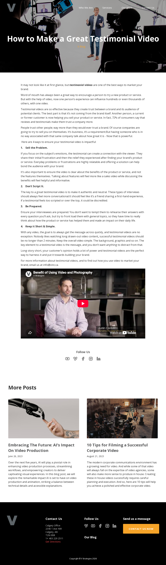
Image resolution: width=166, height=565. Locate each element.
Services (107, 7)
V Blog (81, 46)
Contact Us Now (141, 528)
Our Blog (90, 537)
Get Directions (53, 541)
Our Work (127, 7)
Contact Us (148, 7)
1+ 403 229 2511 (54, 538)
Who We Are (86, 7)
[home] (11, 7)
